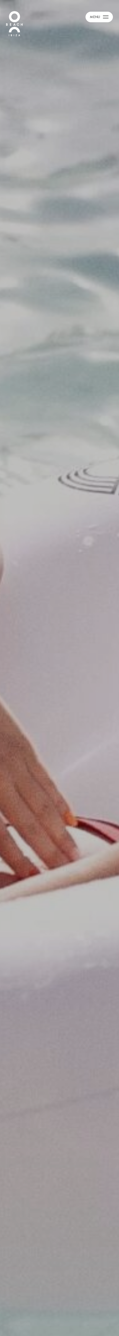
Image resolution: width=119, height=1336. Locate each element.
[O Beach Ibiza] (14, 23)
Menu (95, 16)
